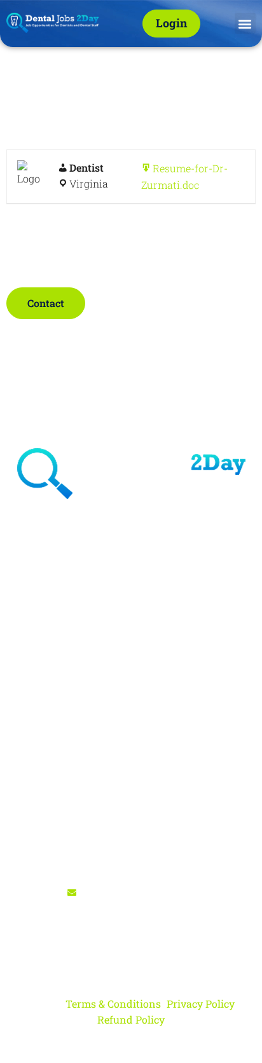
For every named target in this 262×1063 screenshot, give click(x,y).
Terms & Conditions (113, 1003)
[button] (245, 23)
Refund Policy (131, 1019)
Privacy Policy (201, 1003)
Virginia (88, 183)
